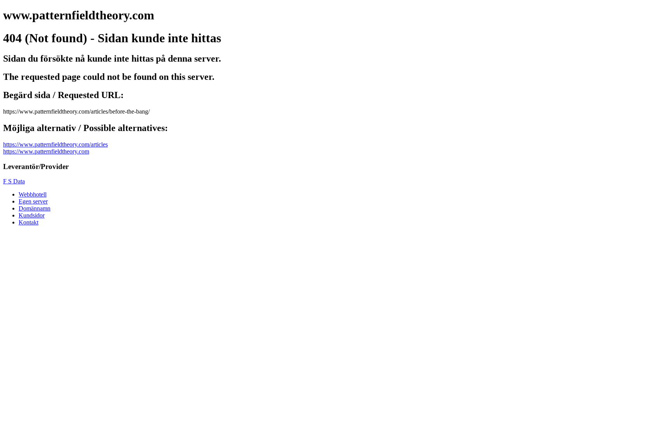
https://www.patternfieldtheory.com (46, 151)
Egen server (33, 201)
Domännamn (34, 208)
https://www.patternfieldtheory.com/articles (55, 144)
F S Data (14, 181)
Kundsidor (32, 215)
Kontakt (28, 222)
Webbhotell (33, 194)
